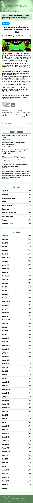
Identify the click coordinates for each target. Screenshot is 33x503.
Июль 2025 (5, 283)
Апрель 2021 (5, 470)
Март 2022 (5, 430)
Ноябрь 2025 (5, 269)
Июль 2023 (5, 371)
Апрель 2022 (5, 426)
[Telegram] (8, 107)
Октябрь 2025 (5, 272)
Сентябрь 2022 (6, 408)
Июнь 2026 (5, 243)
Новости (4, 202)
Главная (4, 15)
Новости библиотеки (7, 205)
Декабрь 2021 (5, 441)
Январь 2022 (5, 437)
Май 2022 (4, 422)
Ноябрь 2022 (5, 400)
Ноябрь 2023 (5, 356)
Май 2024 (4, 334)
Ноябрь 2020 (5, 485)
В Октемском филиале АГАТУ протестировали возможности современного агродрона (13, 158)
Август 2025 (5, 280)
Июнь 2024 (5, 331)
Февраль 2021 (5, 477)
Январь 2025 (5, 305)
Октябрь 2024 (5, 316)
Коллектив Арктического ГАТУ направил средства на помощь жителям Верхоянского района (15, 151)
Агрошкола (5, 191)
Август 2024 (5, 323)
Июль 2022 (5, 415)
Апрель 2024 (5, 338)
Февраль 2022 (6, 433)
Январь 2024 (5, 349)
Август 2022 (5, 411)
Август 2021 (5, 455)
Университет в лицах (7, 224)
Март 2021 (5, 474)
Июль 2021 (5, 459)
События (4, 220)
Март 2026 (5, 254)
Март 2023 (5, 386)
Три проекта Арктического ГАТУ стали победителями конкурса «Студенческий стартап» (15, 165)
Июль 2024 (5, 327)
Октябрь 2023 (5, 360)
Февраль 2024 (6, 345)
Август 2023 (5, 367)
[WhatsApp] (4, 107)
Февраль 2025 (6, 301)
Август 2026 (5, 236)
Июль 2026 (5, 239)
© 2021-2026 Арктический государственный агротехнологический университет (16, 497)
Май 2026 (4, 247)
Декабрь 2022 (5, 397)
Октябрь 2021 (5, 448)
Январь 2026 (5, 261)
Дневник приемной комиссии (9, 198)
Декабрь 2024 (5, 309)
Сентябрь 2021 (6, 452)
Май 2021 (4, 466)
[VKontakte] (13, 107)
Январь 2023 (5, 393)
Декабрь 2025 (5, 265)
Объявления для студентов (9, 213)
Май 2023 (4, 378)
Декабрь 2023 (5, 353)
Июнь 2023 (5, 375)
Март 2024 (5, 342)
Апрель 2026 (5, 250)
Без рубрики (5, 194)
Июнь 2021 (5, 463)
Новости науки (5, 209)
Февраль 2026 (6, 258)
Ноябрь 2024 (5, 312)
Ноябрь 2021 (5, 444)
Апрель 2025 (5, 294)
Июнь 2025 (5, 287)
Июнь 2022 (5, 419)
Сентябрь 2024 (6, 320)
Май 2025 (4, 290)
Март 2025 (5, 298)
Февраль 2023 (6, 389)
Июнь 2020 (5, 488)
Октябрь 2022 (5, 404)
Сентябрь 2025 (6, 276)
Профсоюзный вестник (7, 216)
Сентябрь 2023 (6, 364)
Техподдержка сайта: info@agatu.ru (16, 501)
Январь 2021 (5, 481)
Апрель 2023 (5, 382)
